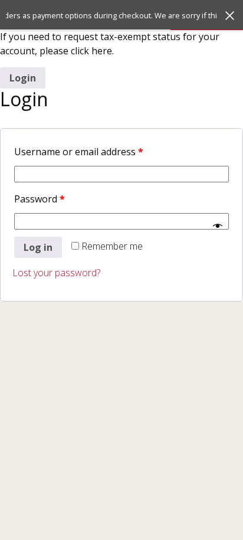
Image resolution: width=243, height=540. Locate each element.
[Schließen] (229, 15)
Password (39, 198)
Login (22, 77)
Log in (38, 247)
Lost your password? (56, 272)
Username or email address (78, 151)
